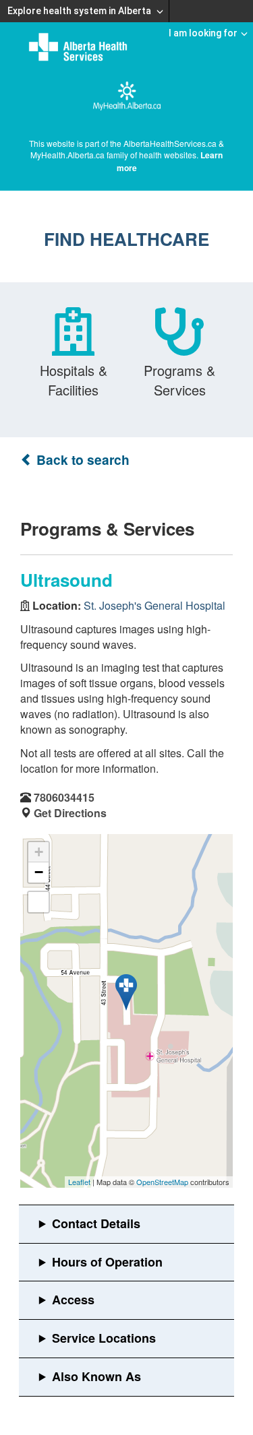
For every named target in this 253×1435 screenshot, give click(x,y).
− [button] (38, 872)
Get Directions (70, 813)
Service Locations (104, 1338)
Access (73, 1299)
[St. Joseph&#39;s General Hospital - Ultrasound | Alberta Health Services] (126, 992)
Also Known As (96, 1376)
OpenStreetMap (162, 1181)
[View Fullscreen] (38, 902)
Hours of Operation (107, 1262)
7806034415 (64, 797)
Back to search (81, 460)
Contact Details (96, 1223)
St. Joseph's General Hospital (154, 605)
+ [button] (38, 851)
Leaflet (79, 1181)
